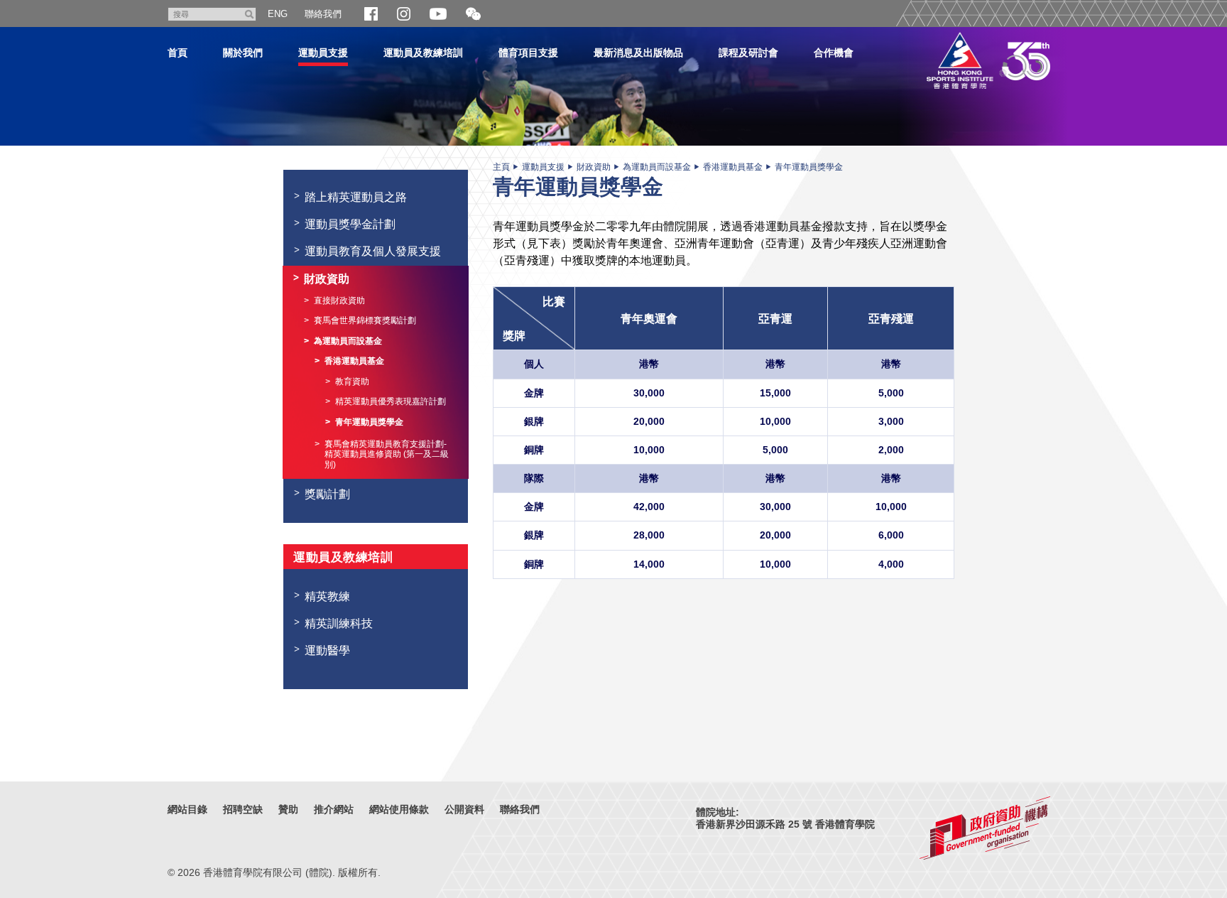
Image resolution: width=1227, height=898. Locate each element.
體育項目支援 (528, 52)
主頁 (501, 167)
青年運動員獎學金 (809, 167)
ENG (278, 13)
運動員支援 (323, 52)
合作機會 (834, 52)
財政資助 (594, 167)
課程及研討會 (748, 52)
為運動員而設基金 (657, 167)
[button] (473, 14)
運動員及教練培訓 (423, 52)
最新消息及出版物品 (638, 52)
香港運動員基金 (733, 167)
